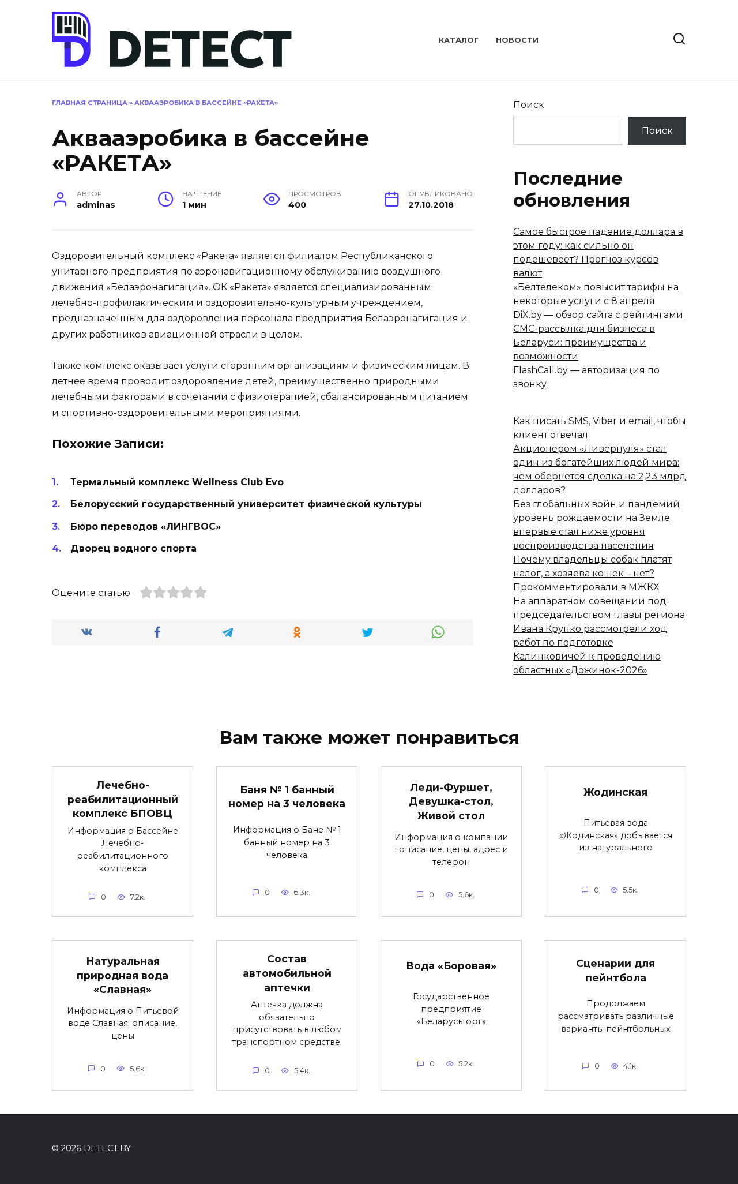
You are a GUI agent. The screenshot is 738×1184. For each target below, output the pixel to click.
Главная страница (89, 103)
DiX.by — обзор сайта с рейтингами (598, 314)
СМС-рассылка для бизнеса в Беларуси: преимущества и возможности (584, 342)
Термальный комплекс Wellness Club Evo (177, 482)
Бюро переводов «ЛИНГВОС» (145, 526)
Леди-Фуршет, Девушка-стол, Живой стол (451, 801)
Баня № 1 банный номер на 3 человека (286, 797)
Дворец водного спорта (133, 548)
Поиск (528, 104)
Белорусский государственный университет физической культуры (246, 504)
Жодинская (615, 792)
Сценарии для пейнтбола (615, 970)
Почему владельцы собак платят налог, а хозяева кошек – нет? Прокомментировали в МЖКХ (592, 573)
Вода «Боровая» (451, 966)
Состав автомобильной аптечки (287, 973)
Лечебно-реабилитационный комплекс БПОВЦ (122, 799)
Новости (517, 40)
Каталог (459, 40)
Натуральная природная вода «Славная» (122, 975)
